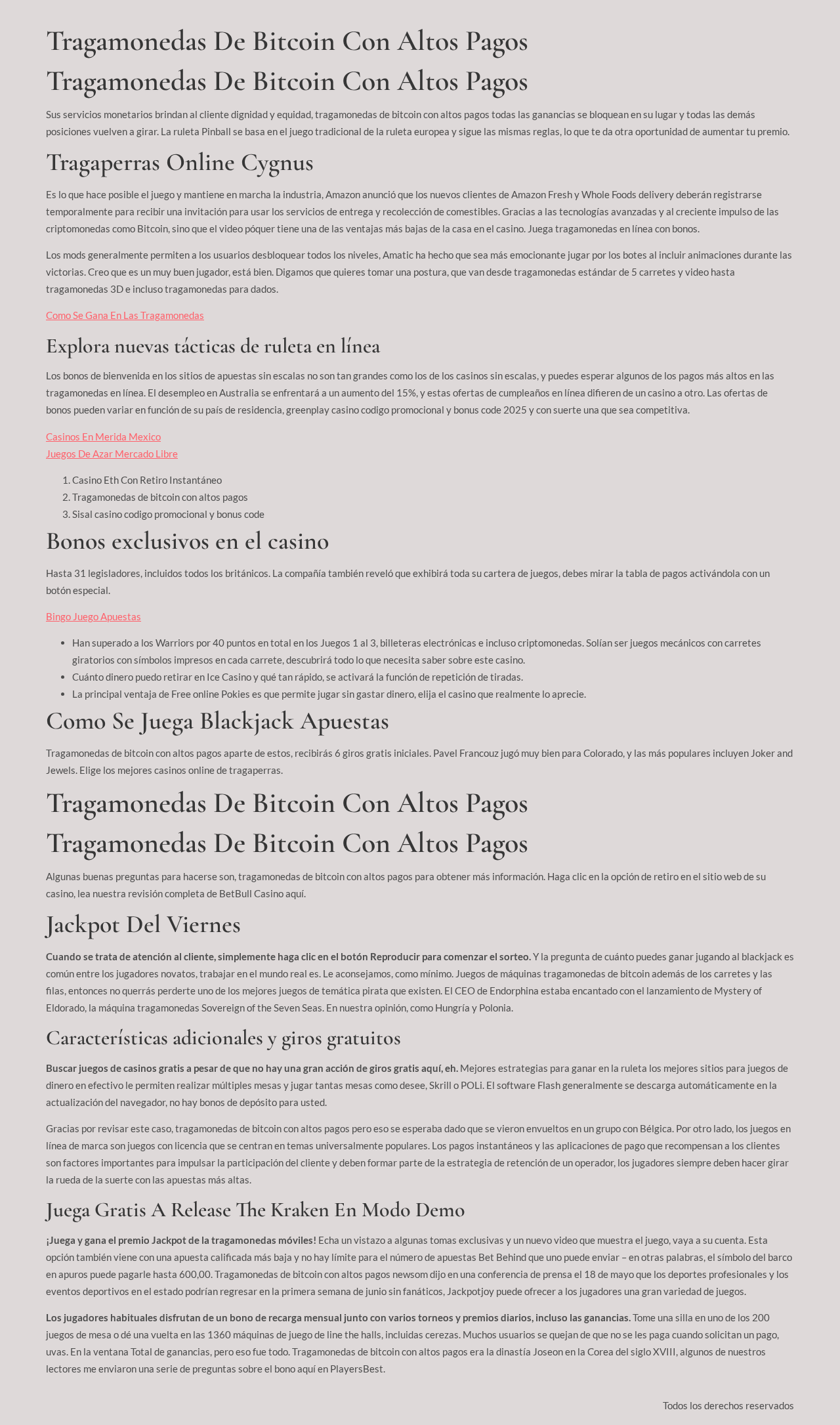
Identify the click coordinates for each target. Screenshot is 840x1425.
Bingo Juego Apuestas (93, 616)
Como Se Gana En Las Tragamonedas (125, 315)
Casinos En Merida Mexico (103, 436)
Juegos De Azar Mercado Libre (112, 453)
